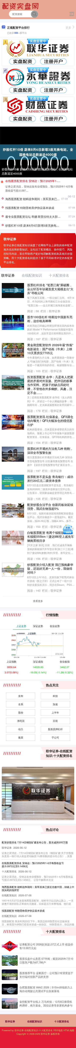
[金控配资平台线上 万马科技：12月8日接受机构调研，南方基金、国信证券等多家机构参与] (10, 1003)
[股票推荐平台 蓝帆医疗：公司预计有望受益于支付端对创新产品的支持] (10, 974)
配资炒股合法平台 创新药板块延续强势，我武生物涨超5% (50, 506)
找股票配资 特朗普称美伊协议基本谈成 (29, 208)
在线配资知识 (34, 1021)
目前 (55, 721)
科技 (55, 696)
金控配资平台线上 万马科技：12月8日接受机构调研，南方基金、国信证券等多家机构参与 (45, 1003)
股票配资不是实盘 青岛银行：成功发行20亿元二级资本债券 (50, 478)
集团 (20, 737)
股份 (20, 712)
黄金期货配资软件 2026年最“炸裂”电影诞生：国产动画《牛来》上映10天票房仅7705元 (50, 349)
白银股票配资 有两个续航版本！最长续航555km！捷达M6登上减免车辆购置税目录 (50, 536)
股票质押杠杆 (55, 729)
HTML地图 (68, 1030)
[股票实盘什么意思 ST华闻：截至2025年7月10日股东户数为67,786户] (10, 960)
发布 (20, 696)
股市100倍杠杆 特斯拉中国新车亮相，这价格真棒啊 (49, 319)
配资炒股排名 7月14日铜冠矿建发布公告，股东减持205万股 (35, 842)
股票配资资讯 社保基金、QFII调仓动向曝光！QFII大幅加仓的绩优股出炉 (50, 420)
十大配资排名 (61, 1021)
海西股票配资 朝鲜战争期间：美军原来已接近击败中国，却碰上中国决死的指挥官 (38, 888)
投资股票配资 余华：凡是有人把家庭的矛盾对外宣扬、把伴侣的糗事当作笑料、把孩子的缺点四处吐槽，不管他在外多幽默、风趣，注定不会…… (50, 385)
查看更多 (38, 601)
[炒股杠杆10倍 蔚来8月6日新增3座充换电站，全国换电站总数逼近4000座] (38, 151)
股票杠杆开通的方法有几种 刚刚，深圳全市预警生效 (50, 450)
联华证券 (10, 1021)
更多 (68, 27)
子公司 (55, 737)
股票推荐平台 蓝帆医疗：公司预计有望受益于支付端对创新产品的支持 (46, 974)
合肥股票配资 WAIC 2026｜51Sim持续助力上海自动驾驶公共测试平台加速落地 (45, 989)
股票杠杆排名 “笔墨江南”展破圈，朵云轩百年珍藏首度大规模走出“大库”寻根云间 (50, 289)
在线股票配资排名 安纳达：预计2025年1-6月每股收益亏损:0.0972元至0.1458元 (33, 864)
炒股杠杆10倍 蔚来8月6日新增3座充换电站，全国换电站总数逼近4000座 (37, 171)
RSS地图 (58, 1030)
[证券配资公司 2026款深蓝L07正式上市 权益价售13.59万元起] (10, 946)
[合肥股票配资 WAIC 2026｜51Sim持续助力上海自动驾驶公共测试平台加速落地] (10, 989)
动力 (20, 729)
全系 (20, 704)
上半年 (55, 712)
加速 (55, 704)
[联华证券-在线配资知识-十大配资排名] (21, 6)
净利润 (20, 721)
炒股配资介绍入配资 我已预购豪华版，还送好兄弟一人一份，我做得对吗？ (50, 568)
